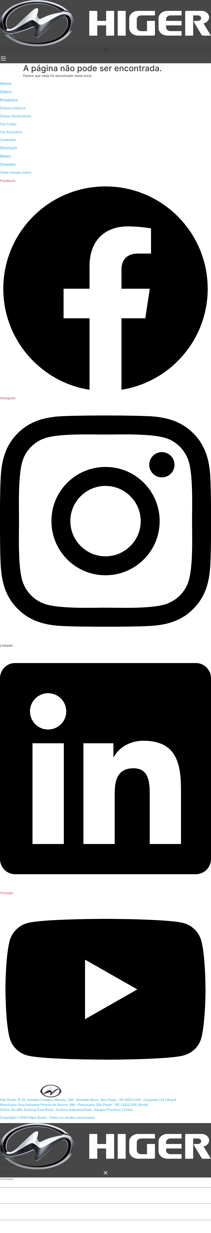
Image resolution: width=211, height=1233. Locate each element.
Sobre (6, 92)
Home (5, 83)
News (5, 156)
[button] (105, 49)
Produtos (9, 100)
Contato (7, 164)
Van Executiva (11, 132)
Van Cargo (8, 124)
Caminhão (8, 140)
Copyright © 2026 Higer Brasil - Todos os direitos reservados (47, 1117)
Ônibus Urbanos (13, 108)
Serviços (8, 148)
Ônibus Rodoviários (15, 116)
